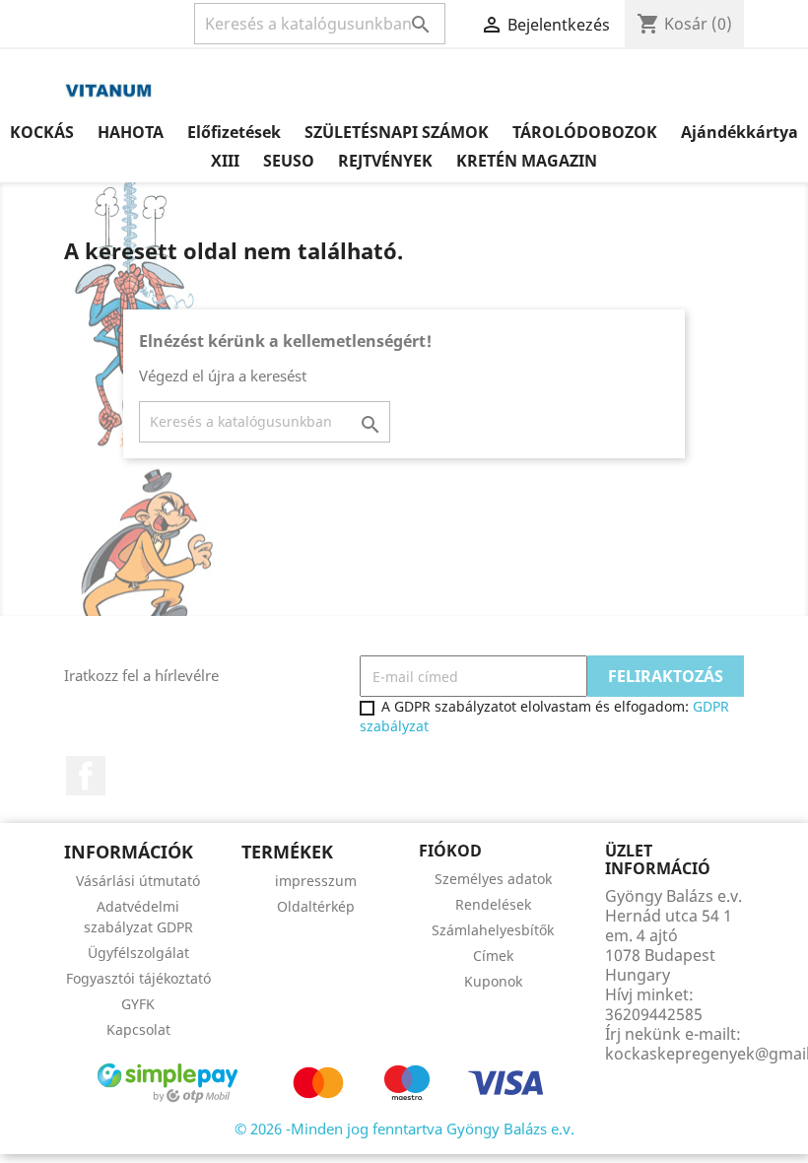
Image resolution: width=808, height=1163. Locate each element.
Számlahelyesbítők (493, 930)
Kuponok (493, 981)
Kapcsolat (138, 1029)
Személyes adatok (493, 878)
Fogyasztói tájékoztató (138, 978)
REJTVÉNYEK (385, 160)
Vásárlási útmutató (138, 880)
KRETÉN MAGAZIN (526, 160)
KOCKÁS (42, 132)
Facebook (85, 775)
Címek (493, 955)
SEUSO (288, 160)
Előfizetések (234, 132)
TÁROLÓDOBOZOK (584, 132)
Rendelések (493, 904)
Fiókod (450, 850)
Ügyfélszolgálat (138, 952)
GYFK (138, 1003)
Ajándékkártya (739, 132)
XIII (225, 160)
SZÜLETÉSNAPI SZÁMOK (396, 132)
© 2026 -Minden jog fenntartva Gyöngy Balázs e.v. (404, 1128)
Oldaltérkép (316, 906)
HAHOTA (131, 132)
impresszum (316, 880)
